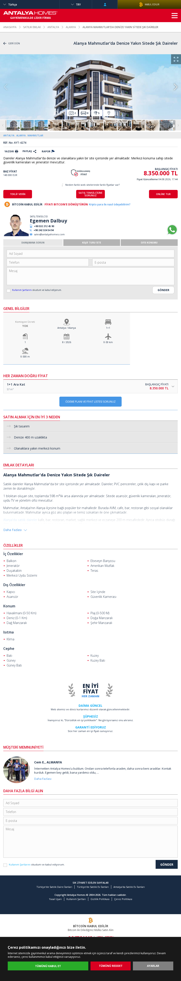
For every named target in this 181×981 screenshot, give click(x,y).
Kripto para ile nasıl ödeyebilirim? (109, 204)
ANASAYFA (10, 27)
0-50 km (108, 342)
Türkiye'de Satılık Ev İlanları (93, 886)
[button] (175, 87)
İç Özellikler (13, 553)
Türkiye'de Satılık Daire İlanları (54, 886)
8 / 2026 (66, 342)
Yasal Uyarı (55, 899)
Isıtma (8, 632)
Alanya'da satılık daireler (20, 520)
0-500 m (25, 356)
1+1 (108, 327)
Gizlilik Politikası (99, 899)
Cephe (8, 648)
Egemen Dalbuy (48, 221)
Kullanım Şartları (76, 899)
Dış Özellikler (14, 584)
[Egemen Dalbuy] (16, 235)
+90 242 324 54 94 (44, 230)
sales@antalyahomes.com (49, 234)
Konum (9, 606)
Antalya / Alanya (66, 327)
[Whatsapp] (172, 234)
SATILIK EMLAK (32, 27)
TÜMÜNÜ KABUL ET (48, 966)
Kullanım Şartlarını (22, 290)
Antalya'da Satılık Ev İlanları (129, 886)
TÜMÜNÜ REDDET (111, 966)
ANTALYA (53, 27)
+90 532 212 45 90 (44, 226)
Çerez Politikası (123, 899)
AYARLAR (153, 966)
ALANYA (71, 27)
